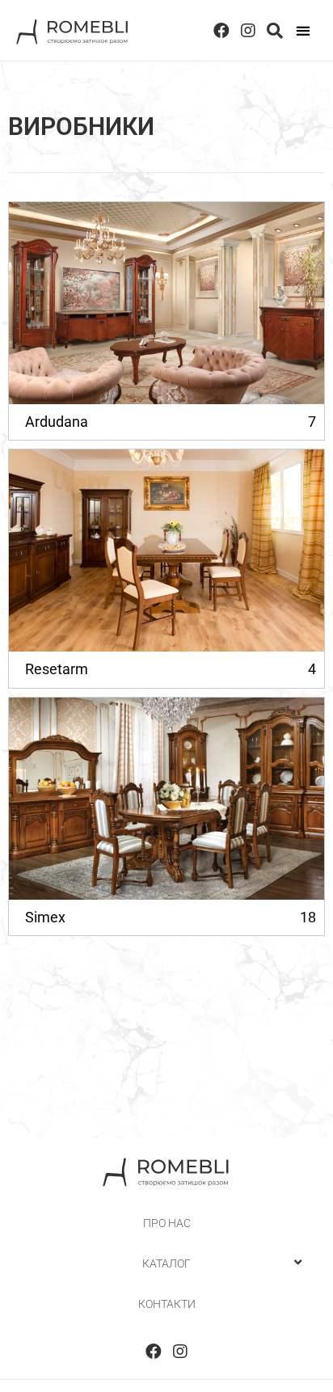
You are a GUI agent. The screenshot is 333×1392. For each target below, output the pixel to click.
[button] (303, 30)
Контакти (167, 1303)
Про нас (167, 1223)
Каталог (166, 1263)
